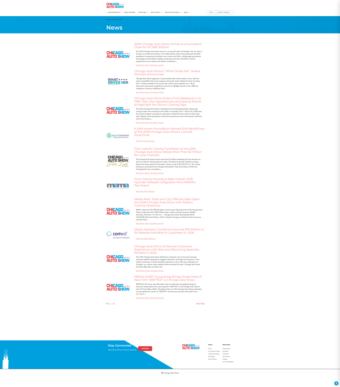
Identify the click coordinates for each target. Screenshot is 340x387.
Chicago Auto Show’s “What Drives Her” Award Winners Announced (167, 73)
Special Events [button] (155, 12)
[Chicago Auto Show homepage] (191, 346)
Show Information (114, 12)
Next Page (200, 303)
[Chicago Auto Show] (115, 5)
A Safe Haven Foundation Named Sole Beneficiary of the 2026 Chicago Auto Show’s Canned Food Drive (169, 132)
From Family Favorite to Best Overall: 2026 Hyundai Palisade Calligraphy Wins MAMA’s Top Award (165, 182)
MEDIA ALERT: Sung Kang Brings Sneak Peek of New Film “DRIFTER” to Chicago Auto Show (168, 278)
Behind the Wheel (129, 12)
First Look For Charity (172, 12)
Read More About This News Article (150, 65)
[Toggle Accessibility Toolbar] (336, 383)
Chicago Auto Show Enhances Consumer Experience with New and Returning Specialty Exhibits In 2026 (166, 249)
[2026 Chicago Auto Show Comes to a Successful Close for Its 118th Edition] (118, 54)
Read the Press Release (145, 141)
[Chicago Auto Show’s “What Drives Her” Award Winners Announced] (118, 81)
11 (114, 303)
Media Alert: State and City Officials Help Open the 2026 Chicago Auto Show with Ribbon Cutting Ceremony (167, 202)
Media (211, 12)
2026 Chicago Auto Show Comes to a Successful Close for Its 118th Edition (168, 45)
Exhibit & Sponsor (223, 12)
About (186, 12)
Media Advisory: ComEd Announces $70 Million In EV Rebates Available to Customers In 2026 (169, 231)
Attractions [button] (142, 12)
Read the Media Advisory (146, 238)
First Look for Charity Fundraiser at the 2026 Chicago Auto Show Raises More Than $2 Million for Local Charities (168, 152)
